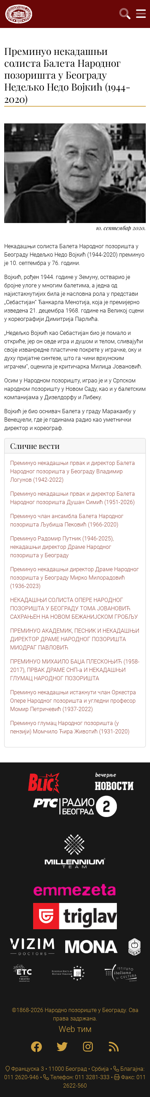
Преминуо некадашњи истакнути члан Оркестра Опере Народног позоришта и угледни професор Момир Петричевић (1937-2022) (73, 700)
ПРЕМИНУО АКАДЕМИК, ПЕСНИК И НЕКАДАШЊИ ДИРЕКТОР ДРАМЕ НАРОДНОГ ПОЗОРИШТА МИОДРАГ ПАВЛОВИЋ (74, 639)
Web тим (75, 1029)
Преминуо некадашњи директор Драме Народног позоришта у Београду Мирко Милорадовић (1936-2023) (74, 577)
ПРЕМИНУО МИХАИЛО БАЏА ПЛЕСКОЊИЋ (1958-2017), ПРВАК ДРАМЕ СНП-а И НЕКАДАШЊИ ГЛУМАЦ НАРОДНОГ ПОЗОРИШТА (75, 670)
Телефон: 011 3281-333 (79, 1077)
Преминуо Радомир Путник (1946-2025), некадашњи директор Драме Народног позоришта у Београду (62, 547)
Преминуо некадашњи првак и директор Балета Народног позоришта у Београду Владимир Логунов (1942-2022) (72, 471)
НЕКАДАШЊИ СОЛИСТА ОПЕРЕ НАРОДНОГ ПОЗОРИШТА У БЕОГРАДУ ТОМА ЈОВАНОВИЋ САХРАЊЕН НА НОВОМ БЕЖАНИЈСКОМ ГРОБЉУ (74, 608)
